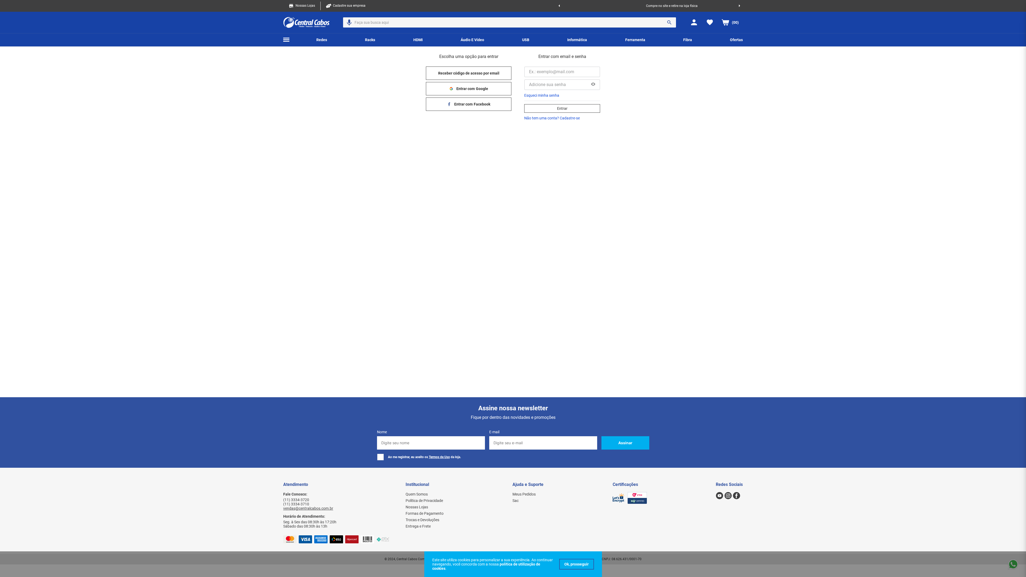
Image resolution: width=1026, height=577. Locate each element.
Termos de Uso (439, 457)
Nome (382, 432)
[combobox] (509, 22)
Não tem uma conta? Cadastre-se (552, 118)
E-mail (494, 432)
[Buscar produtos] (669, 22)
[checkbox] (380, 457)
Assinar (625, 442)
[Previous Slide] (559, 6)
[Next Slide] (739, 6)
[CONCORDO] (576, 564)
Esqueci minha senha (541, 95)
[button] (349, 22)
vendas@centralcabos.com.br (308, 508)
